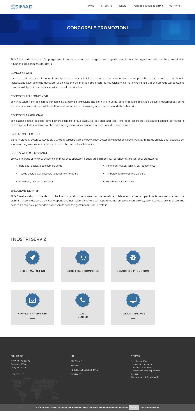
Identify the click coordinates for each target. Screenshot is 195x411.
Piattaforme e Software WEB (145, 377)
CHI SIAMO (76, 361)
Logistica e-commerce (141, 364)
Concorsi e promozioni (141, 367)
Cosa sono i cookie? (149, 407)
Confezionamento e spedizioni (145, 370)
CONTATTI (76, 374)
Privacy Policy (17, 373)
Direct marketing (139, 361)
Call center (136, 373)
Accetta (134, 407)
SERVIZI (75, 365)
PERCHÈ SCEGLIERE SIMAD (84, 370)
